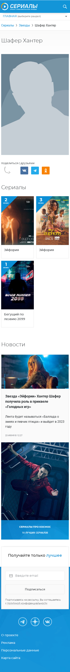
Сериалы (7, 25)
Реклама (8, 642)
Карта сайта (10, 658)
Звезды (24, 25)
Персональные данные (20, 650)
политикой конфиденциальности (27, 603)
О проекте (9, 635)
